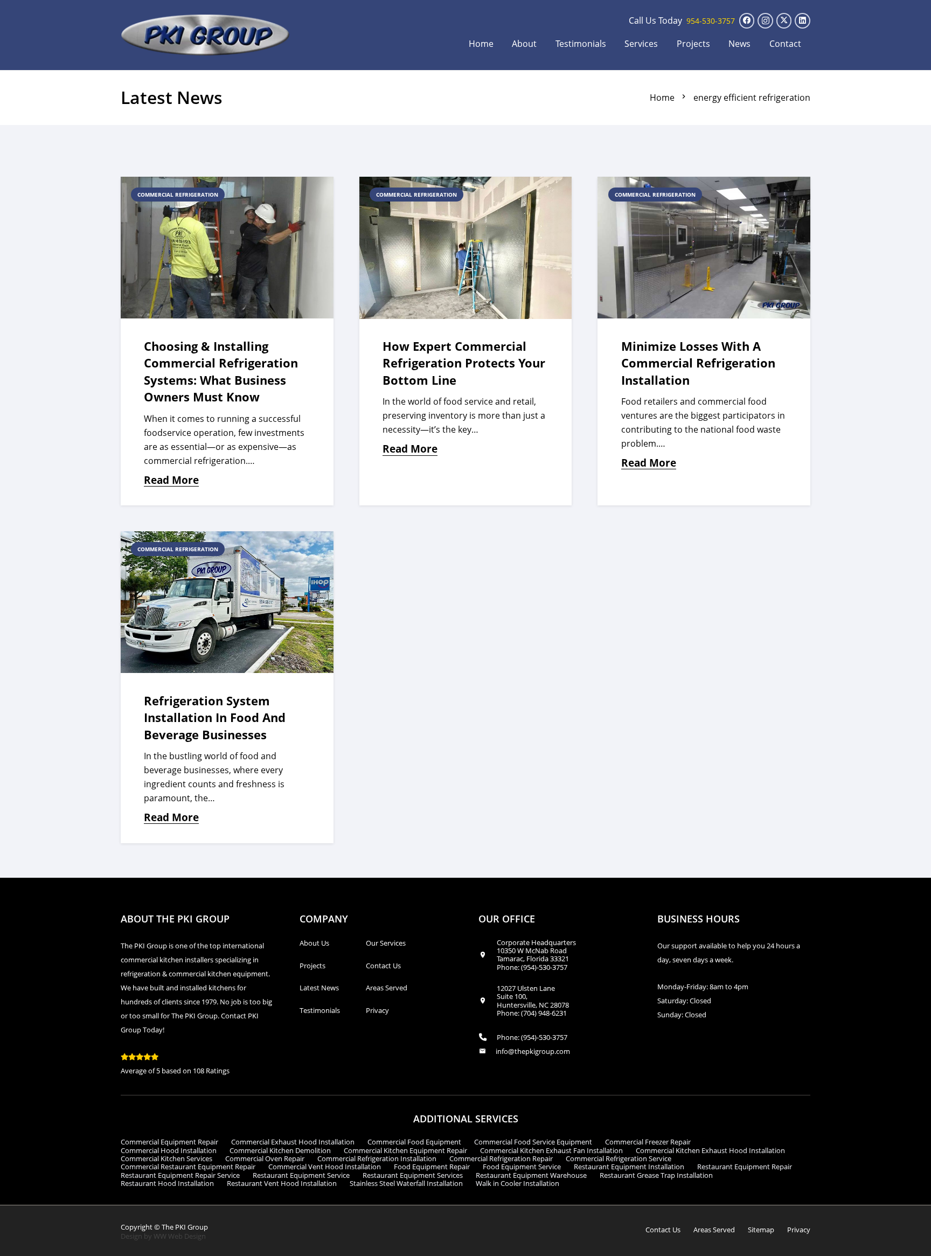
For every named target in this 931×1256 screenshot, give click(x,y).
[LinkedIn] (802, 21)
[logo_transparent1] (205, 35)
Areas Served (386, 988)
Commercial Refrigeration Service (618, 1158)
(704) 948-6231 (544, 1013)
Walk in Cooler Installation (517, 1183)
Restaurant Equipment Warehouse (531, 1175)
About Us (314, 943)
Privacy (377, 1010)
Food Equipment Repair (432, 1166)
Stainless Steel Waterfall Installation (406, 1183)
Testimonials (320, 1010)
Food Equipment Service (522, 1166)
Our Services (386, 943)
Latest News (319, 988)
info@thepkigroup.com (533, 1051)
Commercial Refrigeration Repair (501, 1158)
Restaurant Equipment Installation (629, 1166)
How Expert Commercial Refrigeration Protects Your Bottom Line (464, 363)
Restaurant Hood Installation (167, 1183)
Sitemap (761, 1229)
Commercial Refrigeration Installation (376, 1158)
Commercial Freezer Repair (648, 1142)
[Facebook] (747, 21)
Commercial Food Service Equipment (533, 1142)
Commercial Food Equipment (414, 1142)
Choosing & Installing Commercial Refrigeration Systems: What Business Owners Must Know (221, 371)
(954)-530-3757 (544, 967)
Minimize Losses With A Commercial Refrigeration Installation (698, 363)
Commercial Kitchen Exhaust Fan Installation (551, 1150)
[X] (784, 21)
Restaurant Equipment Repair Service (180, 1175)
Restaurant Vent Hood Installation (282, 1183)
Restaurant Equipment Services (413, 1175)
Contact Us (383, 965)
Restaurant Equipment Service (301, 1175)
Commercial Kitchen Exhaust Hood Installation (710, 1150)
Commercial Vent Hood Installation (324, 1166)
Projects (312, 965)
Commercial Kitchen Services (166, 1158)
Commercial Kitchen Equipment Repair (405, 1150)
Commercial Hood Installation (169, 1150)
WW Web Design (180, 1236)
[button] (665, 43)
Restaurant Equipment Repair (744, 1166)
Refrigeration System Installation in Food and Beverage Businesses (215, 717)
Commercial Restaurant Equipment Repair (188, 1166)
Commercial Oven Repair (264, 1158)
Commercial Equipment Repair (169, 1142)
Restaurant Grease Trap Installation (656, 1175)
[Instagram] (765, 21)
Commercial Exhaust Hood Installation (293, 1142)
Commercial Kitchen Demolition (280, 1150)
